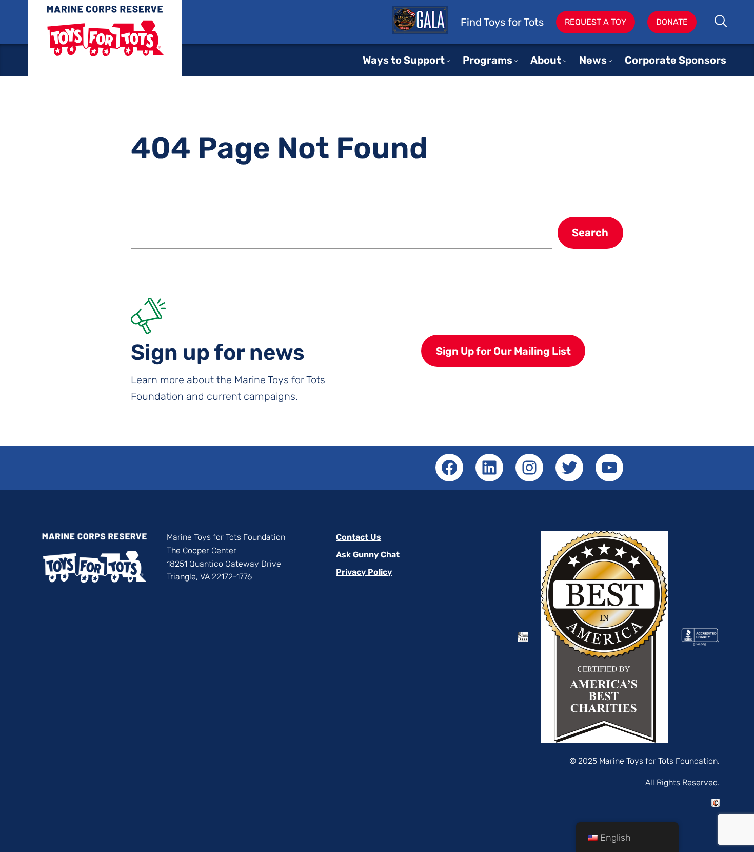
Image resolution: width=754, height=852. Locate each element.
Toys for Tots (105, 46)
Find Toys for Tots (502, 22)
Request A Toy (595, 22)
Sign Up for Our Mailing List (503, 351)
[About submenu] (565, 61)
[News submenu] (610, 61)
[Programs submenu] (516, 61)
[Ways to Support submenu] (448, 61)
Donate (672, 22)
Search (721, 22)
